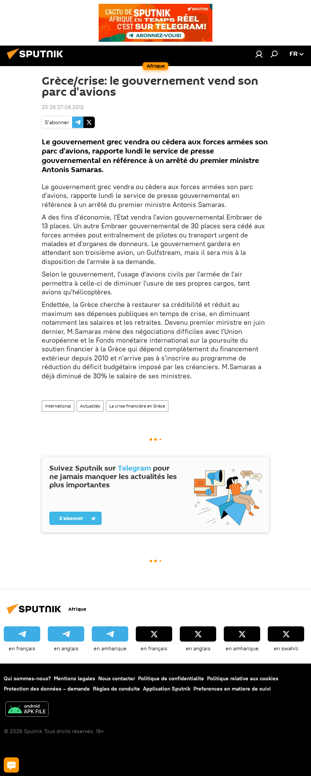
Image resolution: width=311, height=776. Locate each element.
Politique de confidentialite (171, 678)
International (58, 406)
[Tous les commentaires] (11, 765)
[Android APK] (27, 710)
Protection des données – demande (47, 688)
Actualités (90, 406)
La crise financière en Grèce (137, 406)
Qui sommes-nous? (27, 678)
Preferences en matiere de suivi (232, 688)
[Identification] (259, 54)
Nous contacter (116, 678)
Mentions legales (74, 678)
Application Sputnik (166, 688)
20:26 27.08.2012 (63, 107)
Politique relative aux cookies (242, 678)
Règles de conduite (116, 688)
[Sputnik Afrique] (37, 60)
